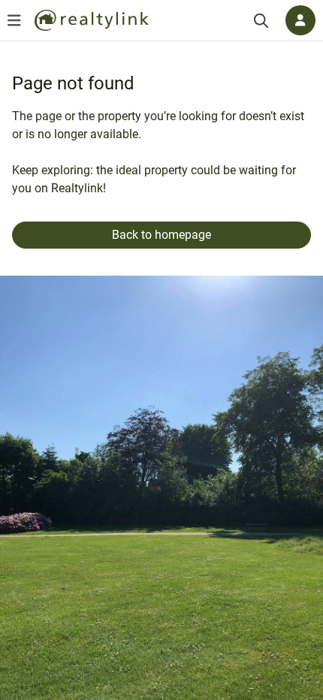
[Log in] (300, 20)
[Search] (261, 21)
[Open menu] (14, 20)
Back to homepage (161, 235)
